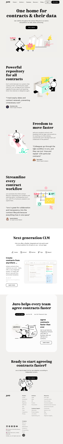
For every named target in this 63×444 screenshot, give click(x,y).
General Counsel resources (50, 404)
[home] (8, 2)
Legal (33, 397)
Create (23, 397)
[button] (15, 2)
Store (23, 408)
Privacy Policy (25, 430)
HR (32, 401)
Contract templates (48, 402)
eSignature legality (48, 415)
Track (23, 410)
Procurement (34, 404)
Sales (33, 399)
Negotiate (24, 402)
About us (24, 423)
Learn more (11, 285)
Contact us (24, 428)
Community (46, 408)
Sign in (47, 2)
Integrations (25, 412)
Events (45, 413)
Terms (23, 432)
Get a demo (55, 2)
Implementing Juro (36, 415)
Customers (28, 2)
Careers (24, 424)
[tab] (14, 252)
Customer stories (47, 399)
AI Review (24, 404)
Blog (45, 412)
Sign (23, 406)
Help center (34, 410)
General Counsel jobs (48, 406)
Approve (24, 401)
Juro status (34, 413)
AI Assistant (24, 399)
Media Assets (25, 426)
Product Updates (35, 412)
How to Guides (47, 401)
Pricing (41, 2)
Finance (33, 402)
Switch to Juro (47, 410)
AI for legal (46, 397)
